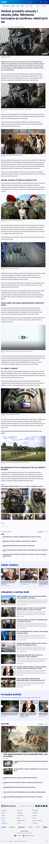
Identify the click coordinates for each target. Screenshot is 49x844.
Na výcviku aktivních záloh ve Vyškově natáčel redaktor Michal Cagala (14, 462)
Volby (18, 6)
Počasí (18, 818)
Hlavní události (5, 6)
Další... (31, 6)
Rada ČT (3, 818)
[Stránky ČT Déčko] (30, 827)
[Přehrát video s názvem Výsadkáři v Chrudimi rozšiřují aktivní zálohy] (23, 400)
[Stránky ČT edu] (45, 827)
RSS (46, 841)
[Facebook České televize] (39, 806)
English (11, 841)
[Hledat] (41, 2)
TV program (4, 810)
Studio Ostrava (20, 815)
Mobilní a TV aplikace (37, 820)
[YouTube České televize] (41, 806)
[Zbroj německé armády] (24, 42)
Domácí (22, 6)
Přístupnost (24, 841)
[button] (23, 95)
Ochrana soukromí (17, 841)
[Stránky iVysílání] (22, 827)
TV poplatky (19, 812)
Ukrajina (13, 6)
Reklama (3, 812)
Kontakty (35, 823)
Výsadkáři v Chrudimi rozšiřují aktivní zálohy (9, 414)
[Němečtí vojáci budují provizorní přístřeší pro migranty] (23, 141)
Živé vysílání (35, 810)
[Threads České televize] (46, 806)
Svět (27, 6)
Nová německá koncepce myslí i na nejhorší (9, 268)
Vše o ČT (19, 823)
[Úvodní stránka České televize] (9, 806)
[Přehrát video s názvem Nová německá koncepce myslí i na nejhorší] (23, 254)
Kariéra (34, 818)
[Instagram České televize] (36, 806)
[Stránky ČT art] (38, 827)
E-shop (3, 820)
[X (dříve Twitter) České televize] (44, 806)
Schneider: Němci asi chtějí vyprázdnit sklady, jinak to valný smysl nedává (15, 109)
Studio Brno (35, 812)
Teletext (3, 815)
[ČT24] (4, 2)
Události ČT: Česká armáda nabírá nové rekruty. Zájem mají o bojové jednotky (16, 351)
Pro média (19, 810)
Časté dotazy (4, 823)
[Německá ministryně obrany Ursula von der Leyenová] (23, 206)
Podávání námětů (21, 820)
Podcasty (35, 815)
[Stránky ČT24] (4, 827)
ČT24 (7, 526)
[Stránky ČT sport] (12, 827)
